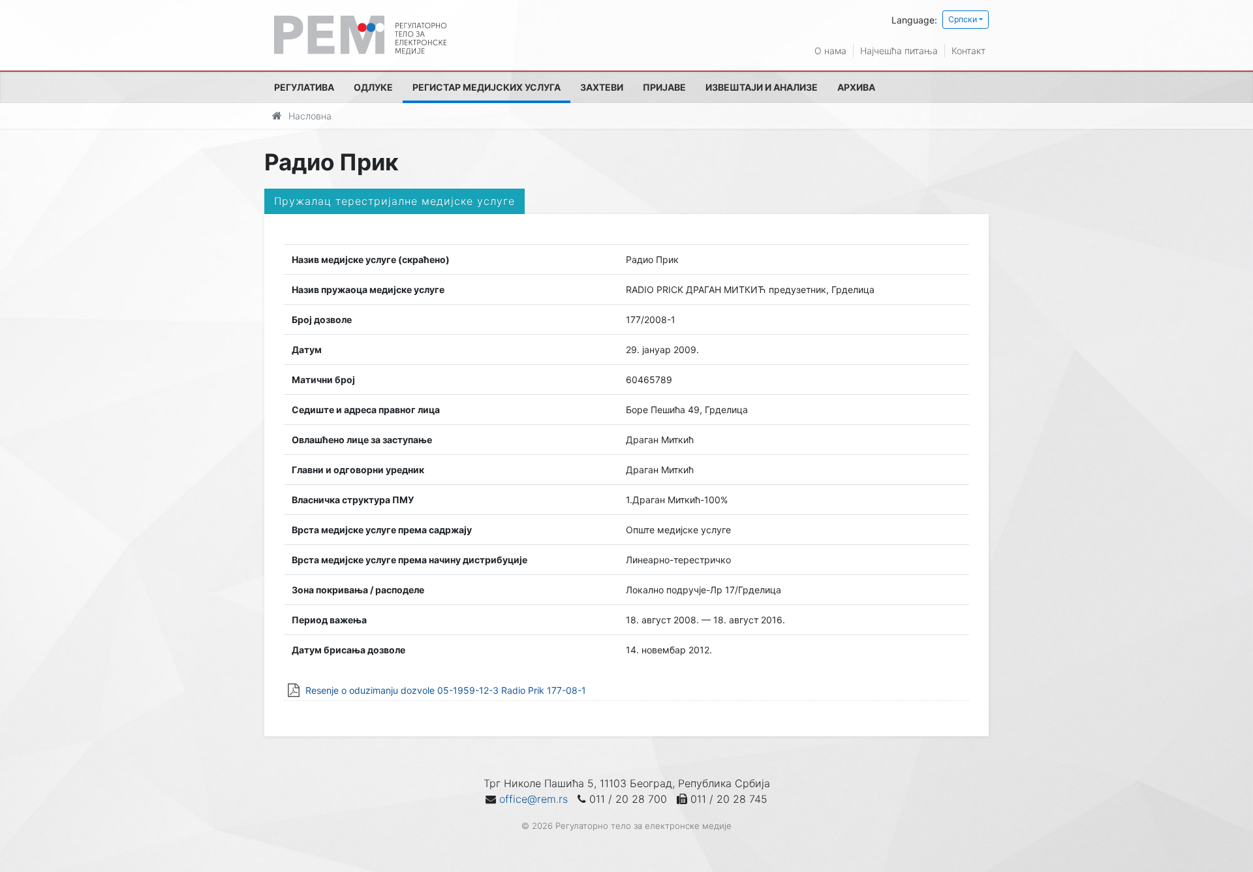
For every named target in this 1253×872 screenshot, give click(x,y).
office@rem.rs (533, 798)
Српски (962, 19)
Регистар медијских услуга (486, 87)
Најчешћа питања (899, 50)
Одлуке (373, 87)
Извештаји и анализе (761, 87)
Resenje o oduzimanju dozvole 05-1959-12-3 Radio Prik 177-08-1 (445, 690)
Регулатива (304, 87)
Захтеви (601, 87)
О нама (830, 50)
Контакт (968, 50)
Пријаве (664, 87)
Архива (856, 87)
